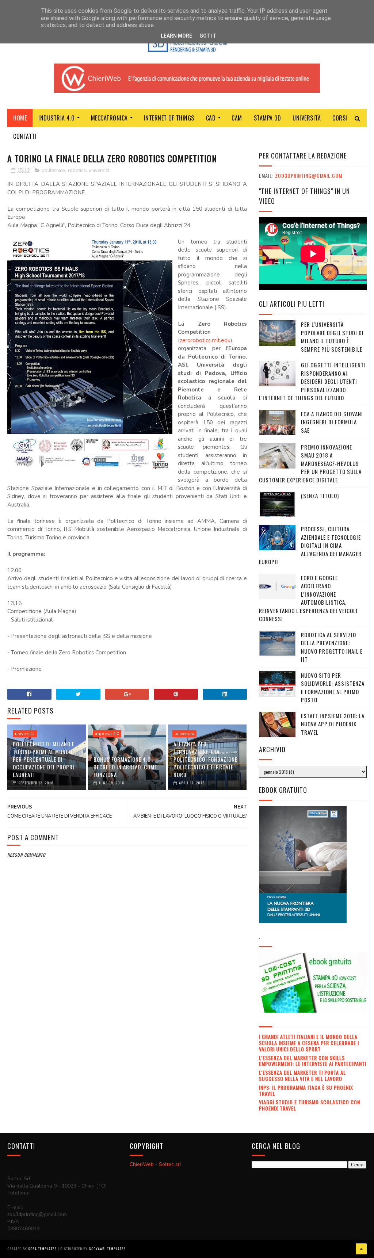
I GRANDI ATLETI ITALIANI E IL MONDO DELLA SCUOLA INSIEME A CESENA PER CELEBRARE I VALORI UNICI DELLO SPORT (309, 1043)
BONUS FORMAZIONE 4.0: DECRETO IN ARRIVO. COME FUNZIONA (125, 767)
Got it (207, 36)
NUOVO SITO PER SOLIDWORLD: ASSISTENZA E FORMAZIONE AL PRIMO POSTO (333, 687)
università (99, 170)
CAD (211, 118)
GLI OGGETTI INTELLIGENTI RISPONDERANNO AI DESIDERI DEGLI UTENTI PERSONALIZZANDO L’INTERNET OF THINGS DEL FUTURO (312, 381)
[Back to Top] (361, 1248)
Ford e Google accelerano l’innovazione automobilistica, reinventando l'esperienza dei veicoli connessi (308, 598)
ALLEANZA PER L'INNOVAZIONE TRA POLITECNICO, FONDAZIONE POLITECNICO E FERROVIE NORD (205, 759)
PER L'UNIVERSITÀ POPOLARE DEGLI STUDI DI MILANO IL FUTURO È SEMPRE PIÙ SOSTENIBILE (332, 336)
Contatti (25, 136)
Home (20, 118)
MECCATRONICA (109, 118)
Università (307, 118)
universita (184, 734)
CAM (237, 118)
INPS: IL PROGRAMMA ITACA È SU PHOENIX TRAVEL (306, 1090)
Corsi (339, 118)
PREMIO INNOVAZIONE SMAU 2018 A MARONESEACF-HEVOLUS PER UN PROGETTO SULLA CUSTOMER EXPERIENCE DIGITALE (310, 463)
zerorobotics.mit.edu (205, 340)
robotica (77, 170)
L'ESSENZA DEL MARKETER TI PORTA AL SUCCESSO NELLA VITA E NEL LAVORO (302, 1075)
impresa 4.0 (107, 734)
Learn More (176, 36)
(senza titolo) (320, 496)
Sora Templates (42, 1248)
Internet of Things (169, 118)
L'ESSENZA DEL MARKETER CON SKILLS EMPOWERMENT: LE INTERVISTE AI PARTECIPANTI (312, 1061)
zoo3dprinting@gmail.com (308, 175)
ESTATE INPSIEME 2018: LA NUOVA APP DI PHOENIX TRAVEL (333, 724)
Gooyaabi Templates (107, 1248)
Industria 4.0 (56, 118)
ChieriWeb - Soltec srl (155, 1164)
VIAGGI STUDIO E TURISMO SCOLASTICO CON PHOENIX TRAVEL (309, 1105)
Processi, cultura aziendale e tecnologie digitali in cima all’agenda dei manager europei (310, 545)
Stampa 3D (267, 118)
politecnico (53, 170)
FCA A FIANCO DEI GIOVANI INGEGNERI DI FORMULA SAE (332, 422)
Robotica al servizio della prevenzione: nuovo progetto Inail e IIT (332, 647)
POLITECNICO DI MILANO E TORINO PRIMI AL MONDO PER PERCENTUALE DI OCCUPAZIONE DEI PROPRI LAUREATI (44, 759)
